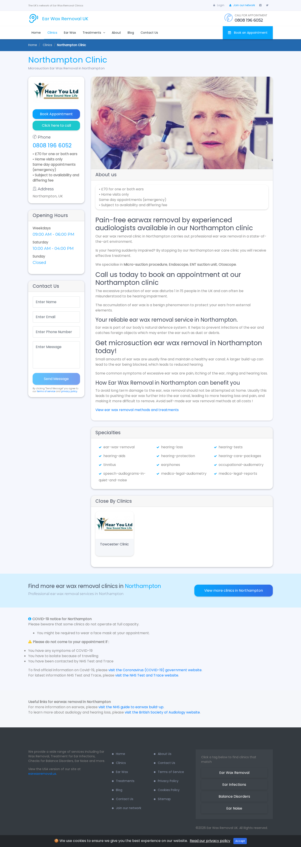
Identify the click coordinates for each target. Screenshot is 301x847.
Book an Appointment (250, 32)
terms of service (46, 391)
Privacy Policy (168, 781)
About (116, 32)
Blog (131, 32)
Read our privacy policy (210, 840)
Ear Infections (234, 784)
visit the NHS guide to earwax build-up (131, 707)
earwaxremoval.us (42, 773)
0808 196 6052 (52, 145)
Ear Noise (234, 808)
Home (36, 32)
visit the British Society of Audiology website (162, 712)
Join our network (244, 5)
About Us (164, 754)
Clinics (52, 32)
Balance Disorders (234, 796)
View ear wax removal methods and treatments (137, 409)
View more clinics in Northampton (233, 590)
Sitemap (164, 799)
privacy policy (69, 391)
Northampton (143, 586)
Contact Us (149, 32)
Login (220, 5)
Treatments (92, 32)
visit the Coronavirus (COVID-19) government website (155, 670)
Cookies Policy (169, 790)
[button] (95, 123)
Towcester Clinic (114, 544)
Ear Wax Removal (234, 772)
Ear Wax (70, 32)
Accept (240, 841)
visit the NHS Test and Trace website (146, 675)
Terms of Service (171, 772)
